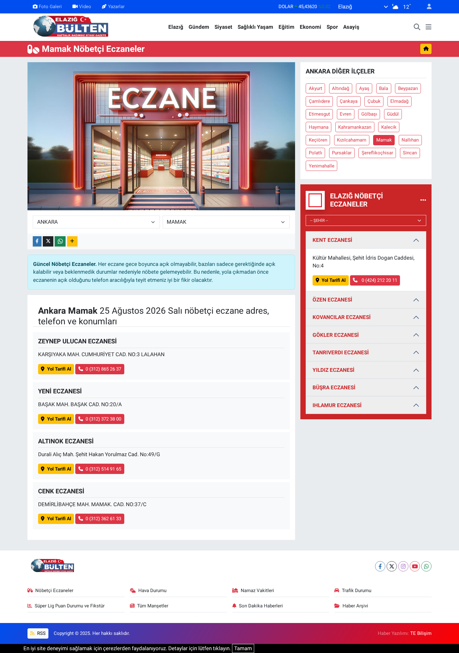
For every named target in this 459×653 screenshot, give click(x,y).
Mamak (384, 140)
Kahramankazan (354, 127)
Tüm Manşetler (152, 606)
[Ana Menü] (429, 27)
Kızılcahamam (351, 140)
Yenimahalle (321, 166)
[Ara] (417, 27)
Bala (383, 88)
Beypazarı (408, 88)
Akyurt (315, 88)
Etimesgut (319, 114)
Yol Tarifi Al (59, 369)
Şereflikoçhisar (377, 153)
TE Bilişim (421, 633)
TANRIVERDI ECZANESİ (341, 352)
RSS (41, 633)
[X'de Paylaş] (48, 241)
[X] (392, 566)
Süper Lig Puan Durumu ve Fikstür (70, 606)
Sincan (410, 153)
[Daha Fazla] (72, 241)
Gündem (199, 27)
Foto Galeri (50, 6)
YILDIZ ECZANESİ (333, 370)
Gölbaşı (369, 114)
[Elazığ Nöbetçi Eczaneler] (423, 200)
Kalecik (389, 127)
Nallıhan (410, 140)
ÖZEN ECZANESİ (332, 300)
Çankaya (349, 101)
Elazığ (175, 27)
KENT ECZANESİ (332, 240)
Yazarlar (116, 6)
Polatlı (315, 153)
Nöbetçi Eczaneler (54, 590)
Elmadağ (399, 101)
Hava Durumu (152, 590)
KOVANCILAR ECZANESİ (342, 317)
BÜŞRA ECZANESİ (334, 387)
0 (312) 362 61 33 (103, 518)
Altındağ (340, 88)
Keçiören (318, 140)
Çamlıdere (319, 101)
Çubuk (374, 101)
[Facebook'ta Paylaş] (37, 241)
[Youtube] (415, 566)
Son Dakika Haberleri (261, 606)
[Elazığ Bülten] (72, 26)
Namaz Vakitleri (257, 590)
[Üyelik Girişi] (427, 6)
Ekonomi (310, 27)
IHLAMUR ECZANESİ (337, 405)
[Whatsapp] (426, 566)
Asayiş (351, 27)
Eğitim (286, 27)
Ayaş (364, 88)
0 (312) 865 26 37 (103, 369)
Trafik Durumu (356, 590)
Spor (332, 27)
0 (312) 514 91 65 (103, 469)
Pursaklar (342, 153)
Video (85, 6)
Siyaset (223, 27)
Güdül (393, 114)
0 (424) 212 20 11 (378, 280)
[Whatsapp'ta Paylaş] (60, 241)
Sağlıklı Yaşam (255, 27)
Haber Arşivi (355, 606)
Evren (345, 114)
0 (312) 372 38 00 (103, 419)
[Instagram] (403, 566)
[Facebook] (380, 566)
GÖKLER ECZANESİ (336, 335)
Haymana (318, 127)
